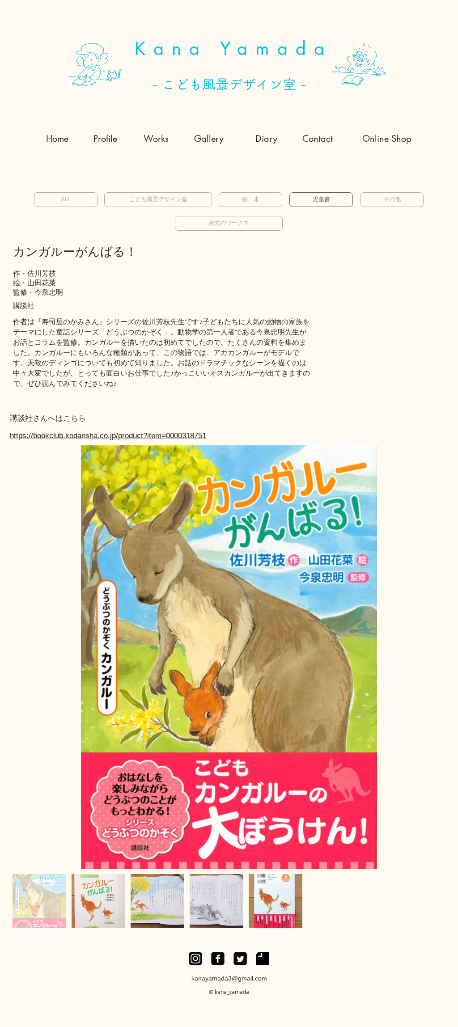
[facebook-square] (218, 958)
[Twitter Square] (240, 958)
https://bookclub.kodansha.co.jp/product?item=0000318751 (108, 435)
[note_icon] (262, 958)
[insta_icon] (195, 958)
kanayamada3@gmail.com (229, 978)
